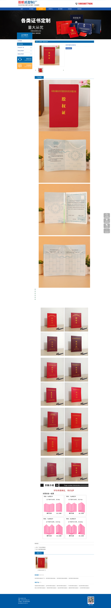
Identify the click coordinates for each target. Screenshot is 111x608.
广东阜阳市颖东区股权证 (73, 585)
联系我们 (80, 8)
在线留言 (70, 8)
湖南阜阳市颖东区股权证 (73, 587)
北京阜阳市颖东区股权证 (51, 585)
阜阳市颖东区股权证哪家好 (62, 578)
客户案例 (60, 8)
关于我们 (31, 8)
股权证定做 (45, 41)
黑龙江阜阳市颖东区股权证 (40, 587)
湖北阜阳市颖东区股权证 (62, 587)
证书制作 (41, 8)
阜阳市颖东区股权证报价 (51, 578)
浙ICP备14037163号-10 (23, 603)
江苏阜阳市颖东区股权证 (84, 587)
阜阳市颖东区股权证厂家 (40, 578)
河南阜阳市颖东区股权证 (51, 587)
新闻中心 (51, 8)
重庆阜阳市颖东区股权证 (62, 585)
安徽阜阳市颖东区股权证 (40, 585)
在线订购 (69, 48)
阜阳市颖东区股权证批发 (73, 578)
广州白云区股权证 (41, 547)
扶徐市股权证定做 (41, 549)
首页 (22, 8)
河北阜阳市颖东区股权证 (84, 585)
